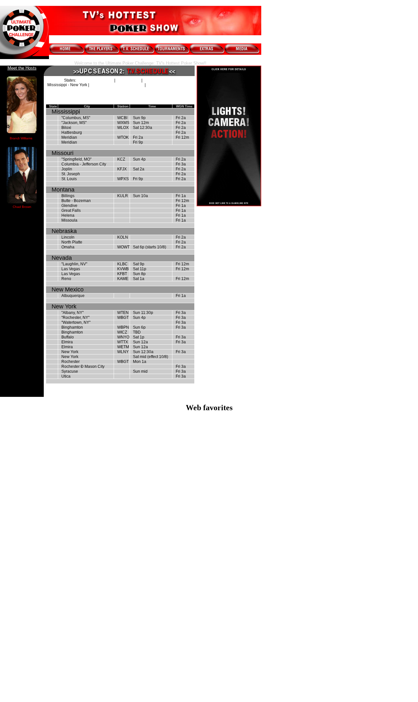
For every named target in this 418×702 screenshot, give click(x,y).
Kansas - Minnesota (161, 80)
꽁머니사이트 (209, 604)
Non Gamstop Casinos (209, 539)
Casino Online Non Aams (209, 598)
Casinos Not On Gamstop (209, 445)
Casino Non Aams (209, 504)
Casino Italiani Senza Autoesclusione (209, 433)
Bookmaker (209, 670)
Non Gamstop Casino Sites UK (209, 462)
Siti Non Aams (209, 640)
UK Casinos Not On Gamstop (209, 556)
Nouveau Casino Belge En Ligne (209, 586)
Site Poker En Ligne (209, 651)
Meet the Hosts (22, 68)
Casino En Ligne (209, 676)
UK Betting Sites (209, 545)
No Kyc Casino (209, 634)
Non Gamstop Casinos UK (209, 515)
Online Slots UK (209, 533)
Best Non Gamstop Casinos (209, 474)
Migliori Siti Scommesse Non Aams (209, 645)
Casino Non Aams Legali (209, 451)
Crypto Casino (209, 574)
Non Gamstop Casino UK (209, 527)
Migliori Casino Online (209, 427)
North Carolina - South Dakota (117, 85)
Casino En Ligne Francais (209, 657)
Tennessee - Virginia (165, 85)
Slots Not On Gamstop (209, 568)
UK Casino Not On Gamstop (209, 468)
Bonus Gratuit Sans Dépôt (209, 628)
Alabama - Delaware (95, 80)
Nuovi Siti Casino (209, 682)
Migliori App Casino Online (209, 592)
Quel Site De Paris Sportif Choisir (209, 616)
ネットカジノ (209, 663)
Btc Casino (209, 580)
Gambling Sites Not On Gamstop (209, 457)
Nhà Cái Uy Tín (209, 610)
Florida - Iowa (128, 80)
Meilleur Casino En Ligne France (209, 486)
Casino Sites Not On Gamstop (209, 439)
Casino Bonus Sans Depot (209, 622)
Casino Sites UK (209, 509)
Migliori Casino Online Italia (209, 562)
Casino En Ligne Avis (209, 688)
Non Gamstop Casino (209, 421)
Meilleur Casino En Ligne (209, 480)
